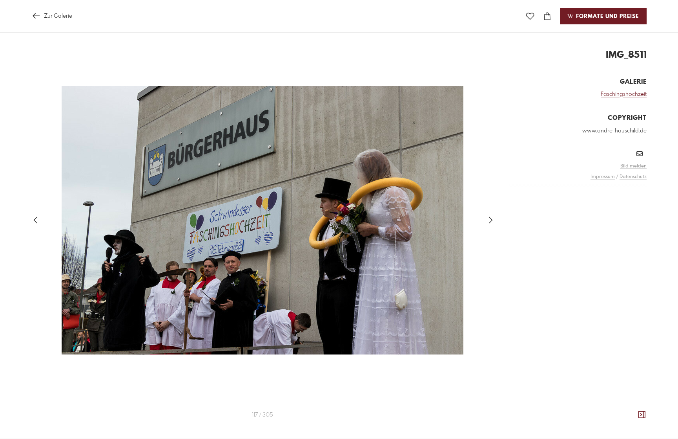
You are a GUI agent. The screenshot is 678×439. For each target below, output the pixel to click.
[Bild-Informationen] (642, 415)
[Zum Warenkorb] (547, 16)
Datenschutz (633, 176)
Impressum (603, 176)
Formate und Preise (606, 16)
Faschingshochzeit (624, 94)
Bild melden (633, 166)
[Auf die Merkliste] (530, 16)
